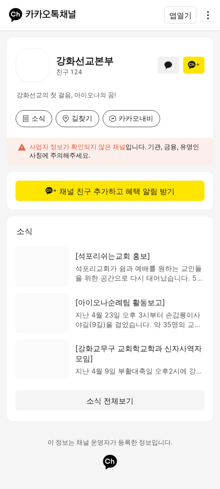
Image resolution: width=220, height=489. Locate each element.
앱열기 (180, 15)
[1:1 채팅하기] (168, 65)
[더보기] (205, 15)
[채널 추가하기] (194, 65)
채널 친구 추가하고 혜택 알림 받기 (117, 191)
